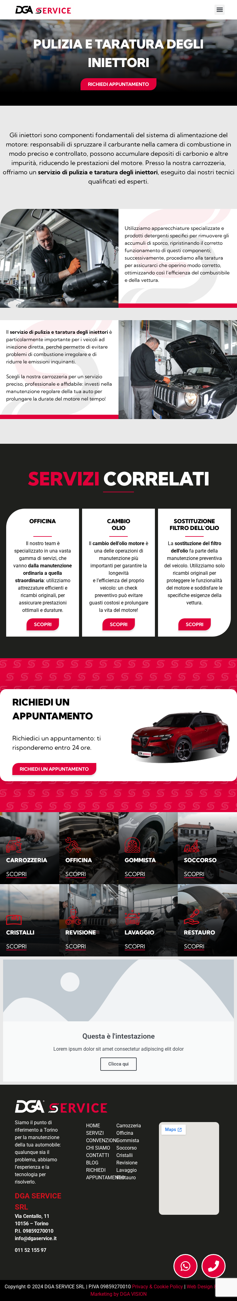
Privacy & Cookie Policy (157, 1287)
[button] (219, 10)
